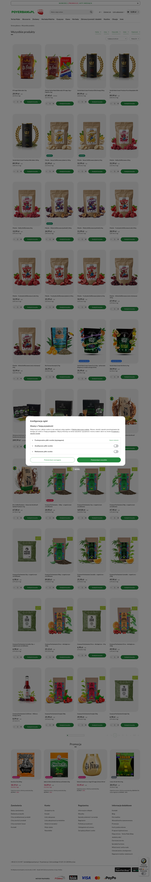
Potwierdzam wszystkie (99, 460)
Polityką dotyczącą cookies (80, 429)
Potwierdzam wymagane (52, 460)
